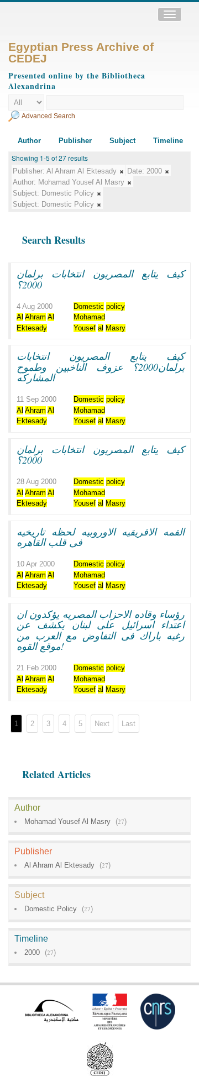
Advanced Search (48, 116)
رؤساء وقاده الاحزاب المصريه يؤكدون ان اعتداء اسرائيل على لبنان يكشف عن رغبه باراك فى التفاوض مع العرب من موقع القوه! (101, 630)
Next (102, 723)
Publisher (75, 140)
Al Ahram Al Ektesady (59, 865)
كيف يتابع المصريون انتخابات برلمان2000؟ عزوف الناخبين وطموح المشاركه (101, 366)
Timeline (168, 140)
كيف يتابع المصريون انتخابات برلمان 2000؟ (101, 279)
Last (128, 723)
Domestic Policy (50, 909)
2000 (32, 952)
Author (29, 140)
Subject (122, 140)
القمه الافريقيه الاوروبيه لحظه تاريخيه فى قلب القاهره (101, 537)
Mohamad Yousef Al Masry (67, 821)
